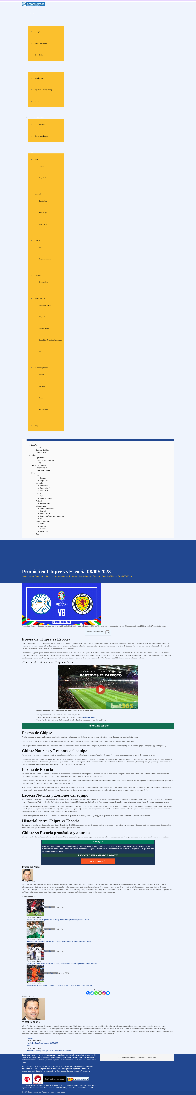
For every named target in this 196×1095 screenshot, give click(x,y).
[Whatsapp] (96, 993)
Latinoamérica (40, 298)
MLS (41, 351)
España (32, 25)
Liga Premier (39, 78)
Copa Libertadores (45, 305)
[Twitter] (92, 993)
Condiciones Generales (126, 1057)
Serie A (41, 166)
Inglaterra (33, 71)
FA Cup (37, 101)
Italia (36, 159)
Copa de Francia (45, 259)
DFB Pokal (43, 224)
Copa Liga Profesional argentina (50, 340)
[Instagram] (104, 993)
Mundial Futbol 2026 (51, 973)
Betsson (42, 386)
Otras (32, 152)
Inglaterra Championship (43, 90)
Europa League (40, 124)
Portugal (37, 275)
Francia (37, 240)
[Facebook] (88, 993)
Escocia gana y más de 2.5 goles (98, 855)
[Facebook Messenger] (108, 993)
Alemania (38, 194)
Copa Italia (43, 178)
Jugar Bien (141, 1057)
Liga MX (42, 317)
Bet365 (41, 375)
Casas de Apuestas (41, 368)
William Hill (43, 409)
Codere (41, 398)
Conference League (41, 136)
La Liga (37, 32)
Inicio (32, 13)
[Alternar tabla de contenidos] (106, 632)
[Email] (100, 993)
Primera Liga (43, 282)
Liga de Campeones (37, 117)
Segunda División (41, 43)
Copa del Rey (39, 55)
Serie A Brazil (44, 328)
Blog (36, 425)
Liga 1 (41, 247)
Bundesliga (43, 201)
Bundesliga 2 (43, 212)
